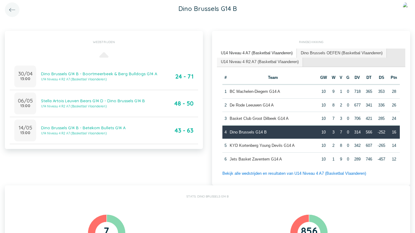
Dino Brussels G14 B (248, 132)
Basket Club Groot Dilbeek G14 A (259, 118)
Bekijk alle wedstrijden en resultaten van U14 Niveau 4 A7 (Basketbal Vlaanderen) (294, 173)
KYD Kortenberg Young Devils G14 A (262, 145)
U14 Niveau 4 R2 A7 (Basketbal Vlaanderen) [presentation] (260, 61)
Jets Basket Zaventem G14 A (256, 159)
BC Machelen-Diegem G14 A (255, 91)
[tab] (257, 53)
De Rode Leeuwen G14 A (252, 105)
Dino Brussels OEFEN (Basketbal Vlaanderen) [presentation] (341, 53)
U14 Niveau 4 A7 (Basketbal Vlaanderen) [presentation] (257, 53)
